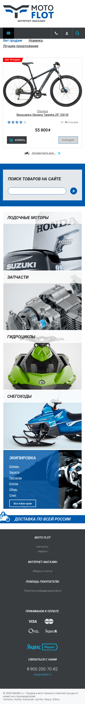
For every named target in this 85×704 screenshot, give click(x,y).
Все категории (23, 503)
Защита (14, 472)
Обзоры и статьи (43, 571)
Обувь (13, 489)
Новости (42, 551)
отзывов (71, 122)
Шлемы (14, 466)
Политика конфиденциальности (42, 590)
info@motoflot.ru (42, 674)
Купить (20, 140)
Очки (12, 495)
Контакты (42, 546)
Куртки (13, 483)
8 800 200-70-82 (42, 669)
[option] (42, 103)
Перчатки (15, 478)
